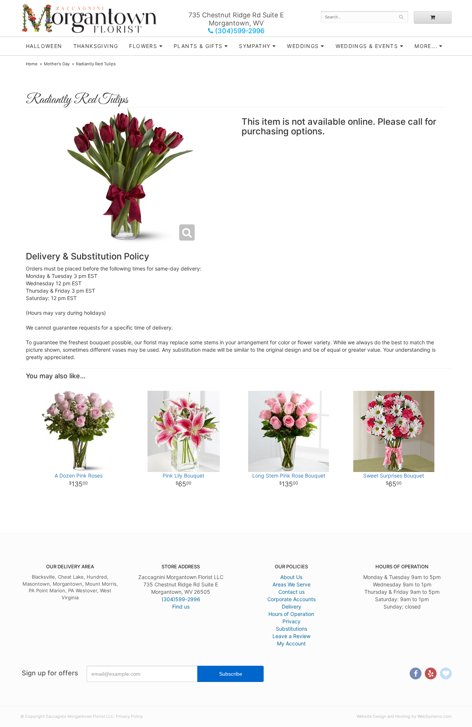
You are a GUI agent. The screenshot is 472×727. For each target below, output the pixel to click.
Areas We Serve (291, 584)
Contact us (291, 592)
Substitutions (291, 629)
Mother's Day (57, 63)
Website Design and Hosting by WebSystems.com (404, 716)
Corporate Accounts (291, 599)
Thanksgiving (95, 46)
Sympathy (254, 46)
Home (32, 63)
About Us (291, 577)
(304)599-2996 (238, 31)
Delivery (291, 606)
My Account (291, 643)
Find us (181, 606)
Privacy (291, 621)
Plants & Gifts (198, 46)
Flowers (143, 46)
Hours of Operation (291, 614)
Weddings (303, 46)
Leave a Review (291, 636)
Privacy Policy (129, 716)
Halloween (44, 46)
